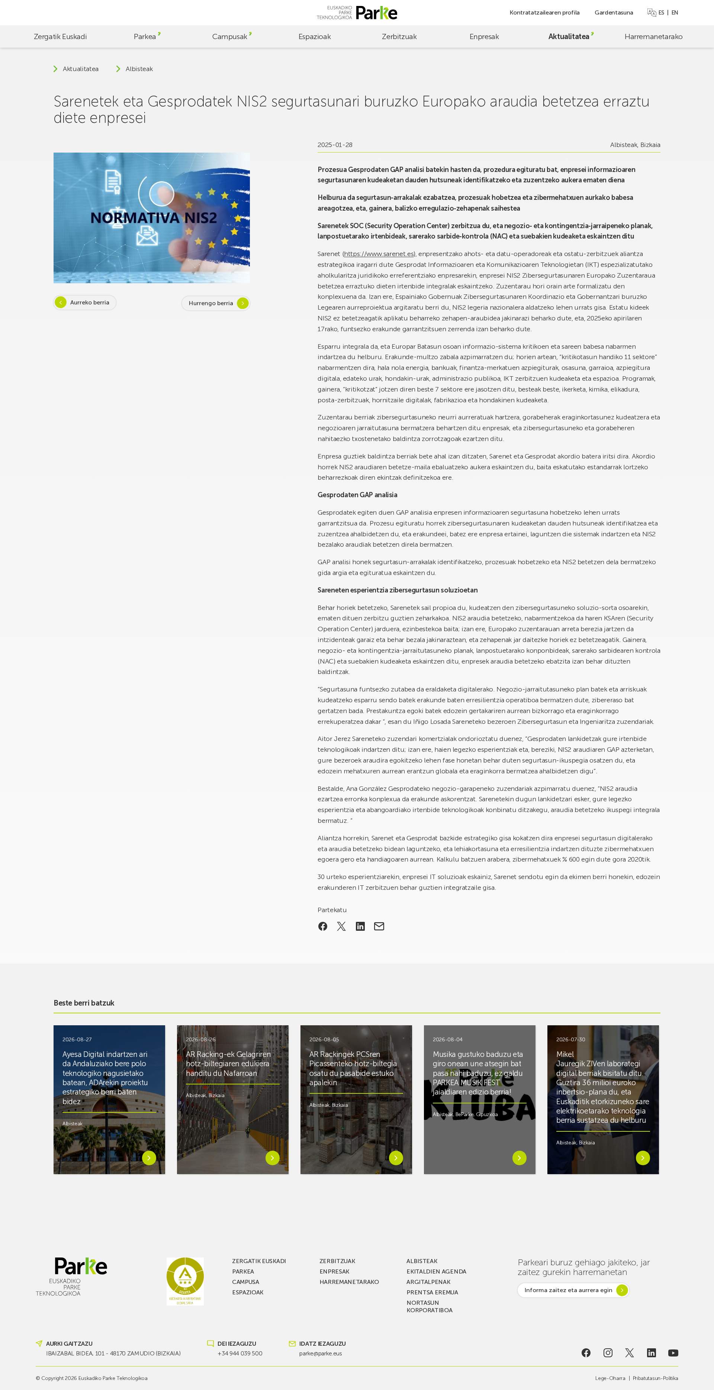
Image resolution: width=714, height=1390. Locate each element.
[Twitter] (630, 1352)
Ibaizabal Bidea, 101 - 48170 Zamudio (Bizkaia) (113, 1353)
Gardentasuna (614, 12)
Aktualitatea (569, 36)
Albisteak (139, 68)
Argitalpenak (428, 1281)
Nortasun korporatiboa (429, 1306)
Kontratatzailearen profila (544, 12)
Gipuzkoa (487, 1114)
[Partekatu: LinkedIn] (361, 926)
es (661, 12)
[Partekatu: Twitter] (342, 926)
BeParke (465, 1114)
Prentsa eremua (432, 1292)
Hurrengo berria (211, 302)
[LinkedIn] (652, 1352)
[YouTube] (673, 1352)
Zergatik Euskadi (60, 36)
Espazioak (315, 36)
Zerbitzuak (399, 36)
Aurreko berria (89, 302)
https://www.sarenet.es (379, 254)
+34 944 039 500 (240, 1353)
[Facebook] (586, 1352)
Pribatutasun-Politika (655, 1378)
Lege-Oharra (610, 1378)
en (675, 12)
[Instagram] (608, 1352)
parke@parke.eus (320, 1353)
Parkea (145, 36)
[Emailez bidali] (379, 926)
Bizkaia (650, 145)
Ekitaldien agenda (436, 1271)
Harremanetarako (654, 36)
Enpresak (484, 36)
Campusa (245, 1281)
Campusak (229, 36)
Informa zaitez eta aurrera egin (568, 1290)
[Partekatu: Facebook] (323, 926)
